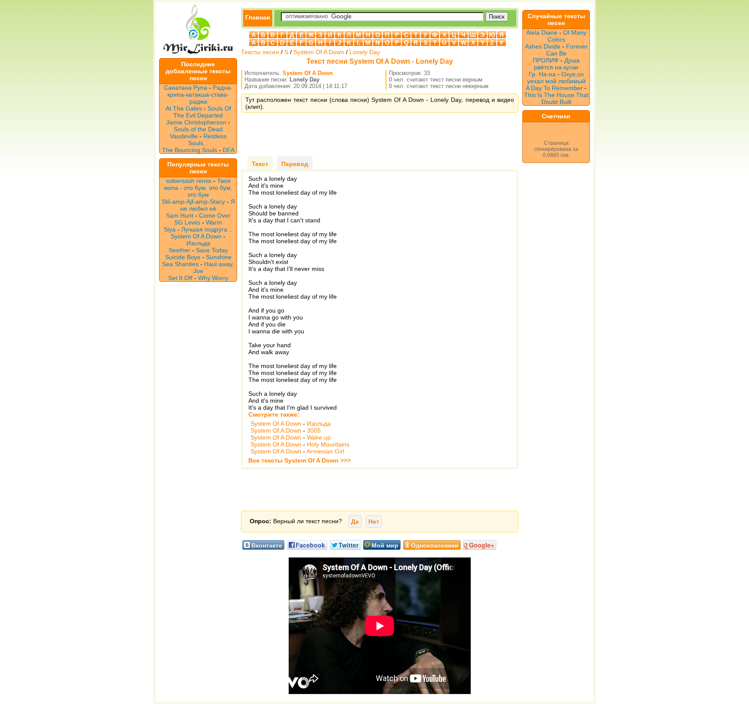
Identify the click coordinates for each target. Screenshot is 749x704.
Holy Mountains (328, 444)
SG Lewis (187, 222)
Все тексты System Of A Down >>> (299, 460)
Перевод (294, 163)
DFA (228, 150)
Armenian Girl (325, 451)
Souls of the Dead (198, 129)
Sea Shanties (180, 264)
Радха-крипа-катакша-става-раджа (199, 94)
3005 (314, 430)
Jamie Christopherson (196, 122)
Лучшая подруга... (206, 229)
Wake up (319, 437)
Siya (170, 229)
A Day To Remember (554, 88)
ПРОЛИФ (546, 60)
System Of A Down (196, 236)
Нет (373, 521)
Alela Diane (541, 32)
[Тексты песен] (198, 54)
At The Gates (184, 108)
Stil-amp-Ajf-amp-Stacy (193, 201)
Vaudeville (184, 136)
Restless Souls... (207, 140)
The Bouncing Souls (189, 150)
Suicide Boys (182, 257)
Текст (260, 163)
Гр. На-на (542, 74)
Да (355, 521)
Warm (214, 222)
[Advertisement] (379, 134)
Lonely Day (364, 52)
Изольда (198, 243)
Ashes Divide (542, 46)
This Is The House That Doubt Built (556, 98)
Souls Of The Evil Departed (202, 112)
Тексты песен (260, 52)
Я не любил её (207, 205)
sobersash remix (189, 180)
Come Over (215, 215)
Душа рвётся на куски (557, 64)
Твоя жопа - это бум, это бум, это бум (198, 187)
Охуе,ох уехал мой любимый (556, 78)
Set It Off (180, 277)
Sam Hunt (179, 215)
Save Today (212, 250)
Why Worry (213, 277)
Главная (257, 17)
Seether (179, 250)
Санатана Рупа (185, 87)
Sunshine (218, 257)
